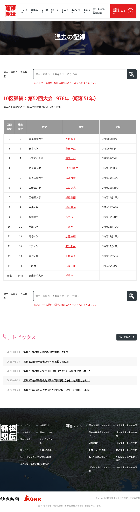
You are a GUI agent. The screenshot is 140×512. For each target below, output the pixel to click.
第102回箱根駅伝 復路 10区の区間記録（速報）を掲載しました (57, 371)
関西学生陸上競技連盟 (126, 449)
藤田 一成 (71, 148)
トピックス (24, 11)
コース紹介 (45, 11)
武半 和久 (71, 246)
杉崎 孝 (69, 275)
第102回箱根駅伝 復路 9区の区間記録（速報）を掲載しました (56, 380)
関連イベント (55, 11)
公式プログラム (76, 11)
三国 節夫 (71, 187)
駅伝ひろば (87, 11)
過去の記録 (65, 11)
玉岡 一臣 (71, 265)
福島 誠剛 (71, 197)
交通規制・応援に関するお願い (119, 11)
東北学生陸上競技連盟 (126, 425)
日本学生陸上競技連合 (99, 456)
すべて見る (125, 337)
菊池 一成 (71, 158)
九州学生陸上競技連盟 (126, 467)
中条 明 (69, 226)
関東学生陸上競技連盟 (99, 425)
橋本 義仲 (71, 207)
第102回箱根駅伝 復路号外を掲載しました (46, 361)
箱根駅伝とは (34, 11)
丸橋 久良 (71, 138)
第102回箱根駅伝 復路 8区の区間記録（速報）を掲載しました (56, 389)
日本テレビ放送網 (97, 449)
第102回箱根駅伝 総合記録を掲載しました (46, 352)
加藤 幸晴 (71, 236)
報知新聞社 (94, 442)
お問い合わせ (46, 449)
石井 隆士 (71, 177)
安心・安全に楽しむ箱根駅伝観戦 (99, 11)
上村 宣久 (71, 256)
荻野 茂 (69, 217)
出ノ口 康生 (72, 168)
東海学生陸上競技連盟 (126, 442)
